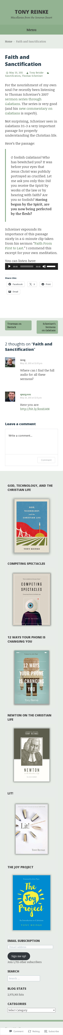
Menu (31, 29)
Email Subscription (24, 941)
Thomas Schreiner (32, 75)
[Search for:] (24, 978)
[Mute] (44, 266)
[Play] (9, 266)
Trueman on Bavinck (14, 325)
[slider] (51, 266)
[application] (31, 266)
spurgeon (25, 394)
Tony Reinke (31, 11)
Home (8, 41)
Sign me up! (18, 956)
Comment (46, 460)
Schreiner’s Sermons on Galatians (49, 327)
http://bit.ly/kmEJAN (35, 409)
